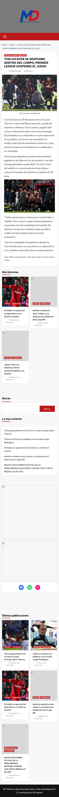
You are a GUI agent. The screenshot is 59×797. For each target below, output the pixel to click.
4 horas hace (10, 380)
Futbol (23, 55)
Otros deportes (11, 748)
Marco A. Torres (41, 663)
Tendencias (16, 303)
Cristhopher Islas (15, 71)
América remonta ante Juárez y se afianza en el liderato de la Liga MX (26, 458)
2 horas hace (10, 322)
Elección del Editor (12, 55)
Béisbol (7, 647)
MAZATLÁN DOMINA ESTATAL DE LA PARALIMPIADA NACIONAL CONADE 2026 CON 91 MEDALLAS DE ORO (28, 468)
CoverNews (22, 792)
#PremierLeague (35, 257)
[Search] (54, 36)
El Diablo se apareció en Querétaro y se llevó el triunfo (14, 313)
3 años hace (28, 71)
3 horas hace (38, 325)
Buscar (6, 398)
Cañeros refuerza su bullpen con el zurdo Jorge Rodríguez (26, 441)
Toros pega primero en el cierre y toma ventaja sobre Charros (29, 432)
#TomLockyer (48, 257)
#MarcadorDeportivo (18, 257)
